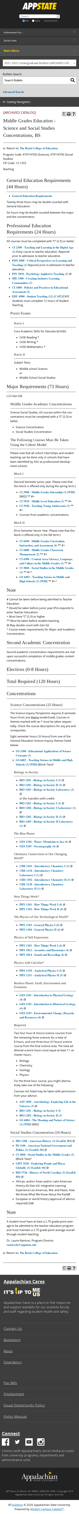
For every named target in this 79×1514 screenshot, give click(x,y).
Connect (11, 1433)
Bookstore (12, 1340)
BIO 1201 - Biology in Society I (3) (40, 780)
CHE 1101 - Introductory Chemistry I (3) (44, 866)
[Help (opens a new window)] (74, 114)
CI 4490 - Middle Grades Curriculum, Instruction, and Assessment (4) (42, 543)
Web (27, 21)
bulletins (17, 1505)
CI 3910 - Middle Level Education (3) (41, 501)
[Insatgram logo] (40, 1442)
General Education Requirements (32, 196)
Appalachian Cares (24, 1281)
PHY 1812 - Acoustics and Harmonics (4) (44, 950)
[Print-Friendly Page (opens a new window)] (69, 114)
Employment (14, 1394)
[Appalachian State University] (39, 6)
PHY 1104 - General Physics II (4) (39, 930)
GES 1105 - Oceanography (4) (37, 846)
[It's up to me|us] (22, 1297)
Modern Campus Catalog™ (47, 1509)
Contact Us (13, 1328)
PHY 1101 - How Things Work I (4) (40, 904)
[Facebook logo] (5, 1442)
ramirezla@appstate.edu (21, 1245)
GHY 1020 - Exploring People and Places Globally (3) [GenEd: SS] (40, 1165)
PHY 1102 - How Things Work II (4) (41, 909)
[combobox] (39, 63)
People (37, 21)
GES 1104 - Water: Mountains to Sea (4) (43, 842)
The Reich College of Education (39, 148)
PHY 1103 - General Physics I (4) (39, 925)
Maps (8, 1351)
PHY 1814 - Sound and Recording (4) (41, 955)
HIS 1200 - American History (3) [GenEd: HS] (44, 1141)
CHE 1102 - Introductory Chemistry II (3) (45, 880)
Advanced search (51, 21)
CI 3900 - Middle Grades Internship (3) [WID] (47, 492)
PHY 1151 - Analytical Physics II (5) (41, 975)
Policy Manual (15, 1416)
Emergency (13, 1362)
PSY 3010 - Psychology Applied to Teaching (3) (40, 274)
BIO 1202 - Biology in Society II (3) (40, 785)
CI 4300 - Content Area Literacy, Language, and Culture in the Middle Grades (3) (46, 561)
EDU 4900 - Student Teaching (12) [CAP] (36, 296)
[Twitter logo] (17, 1442)
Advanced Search (13, 92)
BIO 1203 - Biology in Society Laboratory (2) (46, 789)
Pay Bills (10, 1383)
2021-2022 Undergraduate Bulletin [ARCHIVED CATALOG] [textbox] (40, 63)
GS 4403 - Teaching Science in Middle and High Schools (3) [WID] (44, 579)
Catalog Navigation (18, 102)
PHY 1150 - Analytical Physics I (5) (40, 971)
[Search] (72, 80)
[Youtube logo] (29, 1442)
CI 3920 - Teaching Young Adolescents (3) (44, 506)
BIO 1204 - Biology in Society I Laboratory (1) (47, 808)
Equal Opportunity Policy (24, 1405)
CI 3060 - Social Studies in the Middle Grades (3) (45, 1154)
